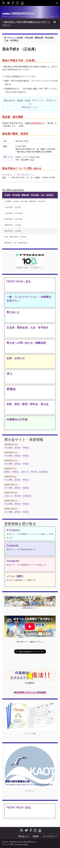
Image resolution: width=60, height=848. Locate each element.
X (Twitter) (13, 530)
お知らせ (25, 471)
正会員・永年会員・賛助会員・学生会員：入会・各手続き (29, 195)
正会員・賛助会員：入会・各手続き (27, 327)
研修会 (11, 389)
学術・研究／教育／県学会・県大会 (27, 404)
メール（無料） (16, 576)
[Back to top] (53, 830)
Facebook (12, 545)
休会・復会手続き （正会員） (16, 237)
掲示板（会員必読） (40, 471)
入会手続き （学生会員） (14, 213)
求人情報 (8, 447)
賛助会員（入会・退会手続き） (17, 243)
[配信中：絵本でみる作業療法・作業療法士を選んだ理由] (22, 2)
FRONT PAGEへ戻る (19, 281)
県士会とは (13, 312)
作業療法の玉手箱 (17, 419)
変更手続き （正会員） (13, 225)
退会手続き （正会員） (13, 231)
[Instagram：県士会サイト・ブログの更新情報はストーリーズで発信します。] (17, 2)
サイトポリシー (50, 836)
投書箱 (36, 836)
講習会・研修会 (22, 447)
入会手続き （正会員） (13, 207)
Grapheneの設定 (21, 844)
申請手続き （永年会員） (14, 219)
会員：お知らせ (16, 358)
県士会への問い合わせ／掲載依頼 (26, 342)
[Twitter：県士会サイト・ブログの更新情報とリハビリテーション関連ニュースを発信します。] (8, 2)
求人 (10, 373)
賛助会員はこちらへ (30, 107)
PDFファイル (38, 100)
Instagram (13, 560)
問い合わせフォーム (25, 174)
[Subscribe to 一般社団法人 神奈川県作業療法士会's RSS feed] (3, 2)
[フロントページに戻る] (30, 12)
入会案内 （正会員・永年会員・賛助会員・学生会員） (26, 201)
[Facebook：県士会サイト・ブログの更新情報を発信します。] (13, 2)
